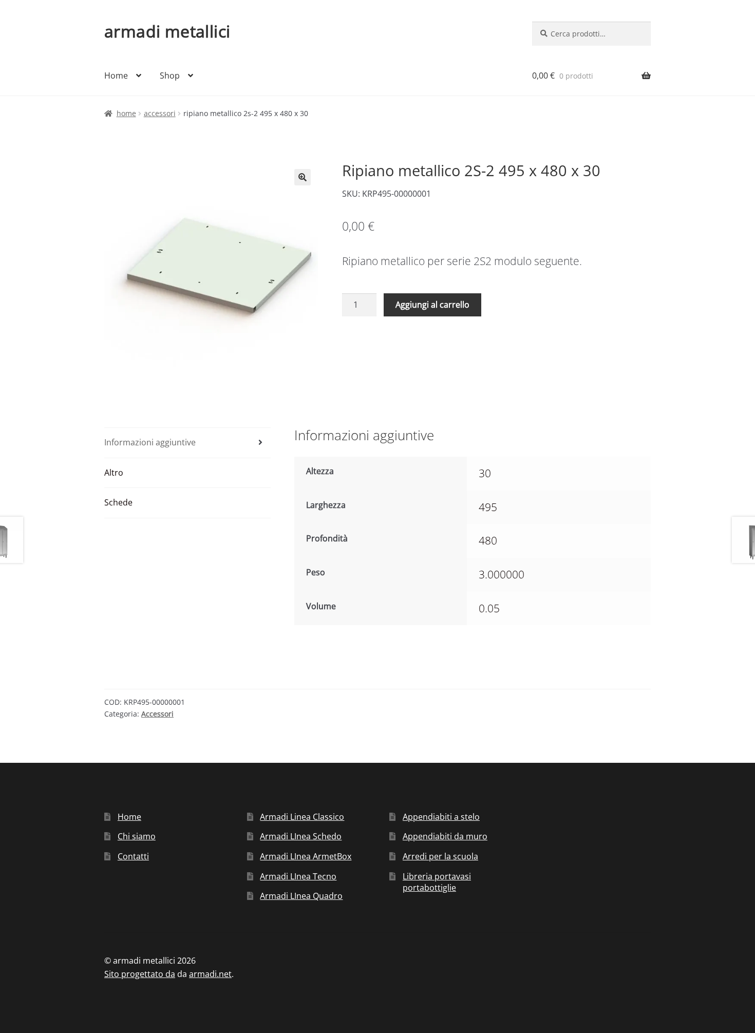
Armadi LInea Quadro (301, 895)
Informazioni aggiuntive (150, 442)
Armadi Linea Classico (302, 816)
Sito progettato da (139, 974)
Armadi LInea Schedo (301, 836)
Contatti (133, 856)
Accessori (160, 113)
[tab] (187, 443)
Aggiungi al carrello (432, 304)
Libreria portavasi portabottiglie (437, 882)
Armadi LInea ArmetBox (305, 856)
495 (488, 507)
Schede (118, 502)
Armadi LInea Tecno (298, 876)
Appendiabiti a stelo (441, 816)
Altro (113, 472)
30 (485, 473)
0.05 (489, 608)
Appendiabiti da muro (445, 836)
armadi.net (210, 974)
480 (488, 540)
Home (116, 75)
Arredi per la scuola (440, 856)
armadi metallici (167, 31)
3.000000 (501, 574)
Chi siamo (137, 836)
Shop (170, 75)
